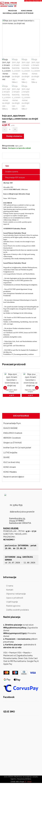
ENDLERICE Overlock (12, 433)
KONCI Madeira (10, 472)
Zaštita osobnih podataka (17, 610)
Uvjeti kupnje (12, 602)
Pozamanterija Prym (12, 423)
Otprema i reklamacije (16, 594)
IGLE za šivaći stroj (11, 462)
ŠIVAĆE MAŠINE (10, 428)
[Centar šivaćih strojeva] (8, 4)
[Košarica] (34, 5)
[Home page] (3, 10)
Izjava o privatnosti (14, 598)
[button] (12, 155)
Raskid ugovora (13, 606)
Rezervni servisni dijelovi (13, 477)
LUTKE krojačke (10, 452)
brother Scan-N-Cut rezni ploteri (17, 448)
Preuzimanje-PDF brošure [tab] (15, 177)
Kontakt (9, 590)
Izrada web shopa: (17, 781)
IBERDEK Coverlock (12, 438)
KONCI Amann (9, 467)
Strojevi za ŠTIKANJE (12, 443)
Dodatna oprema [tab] (11, 172)
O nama (9, 586)
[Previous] (5, 388)
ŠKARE (6, 457)
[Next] (37, 388)
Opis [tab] (7, 166)
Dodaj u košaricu (14, 136)
